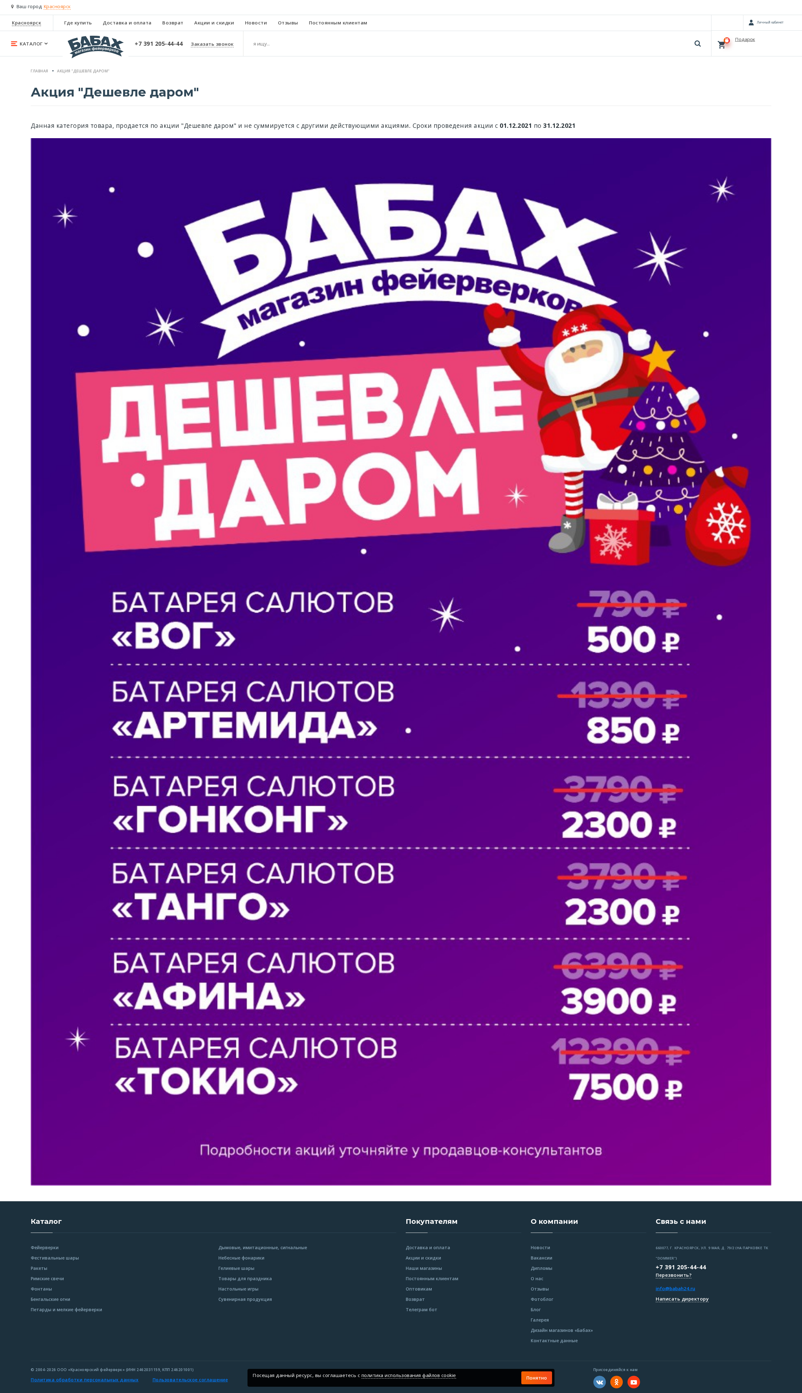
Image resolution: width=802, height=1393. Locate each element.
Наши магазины (424, 1268)
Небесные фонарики (241, 1258)
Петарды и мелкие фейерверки (66, 1309)
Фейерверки (45, 1247)
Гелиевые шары (236, 1268)
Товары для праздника (245, 1278)
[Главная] (95, 50)
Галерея (540, 1320)
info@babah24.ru (675, 1288)
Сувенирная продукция (245, 1299)
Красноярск (26, 22)
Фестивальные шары (55, 1258)
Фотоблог (542, 1299)
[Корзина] (756, 43)
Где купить (78, 22)
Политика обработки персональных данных (84, 1380)
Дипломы (541, 1268)
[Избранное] (727, 22)
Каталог (46, 1221)
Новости (256, 22)
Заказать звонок (212, 44)
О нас (537, 1278)
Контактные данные (554, 1340)
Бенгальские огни (50, 1299)
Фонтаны (41, 1289)
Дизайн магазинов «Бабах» (562, 1330)
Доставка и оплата (127, 22)
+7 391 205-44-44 (681, 1267)
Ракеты (39, 1268)
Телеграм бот (421, 1309)
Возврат (173, 22)
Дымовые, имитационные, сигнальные (262, 1247)
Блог (536, 1309)
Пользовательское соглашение (190, 1380)
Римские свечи (47, 1278)
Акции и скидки (214, 22)
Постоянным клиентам (338, 22)
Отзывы (288, 22)
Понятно (536, 1378)
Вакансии (541, 1258)
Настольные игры (238, 1289)
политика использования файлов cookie (409, 1375)
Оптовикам (419, 1289)
